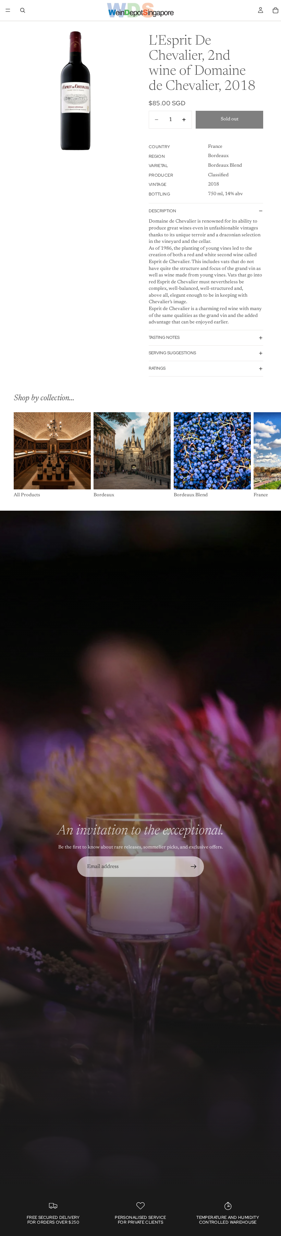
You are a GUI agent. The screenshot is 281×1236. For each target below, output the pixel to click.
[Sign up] (193, 866)
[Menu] (8, 10)
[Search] (22, 10)
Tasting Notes (164, 337)
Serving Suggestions (172, 353)
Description (162, 211)
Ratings (157, 368)
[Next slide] (259, 455)
